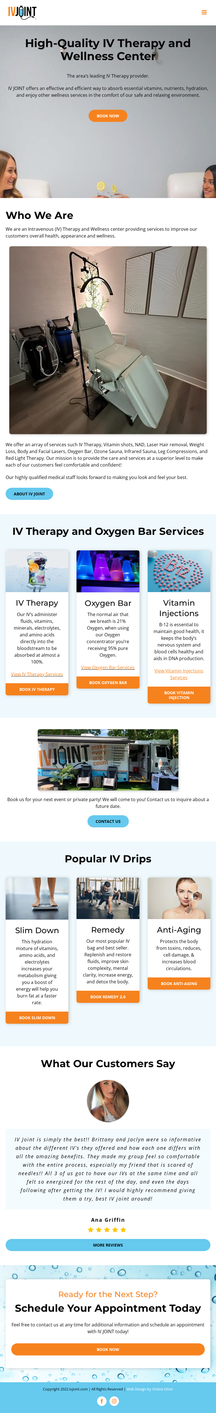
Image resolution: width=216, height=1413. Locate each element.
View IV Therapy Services (37, 674)
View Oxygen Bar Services (108, 667)
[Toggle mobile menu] (205, 12)
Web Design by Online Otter (150, 1389)
